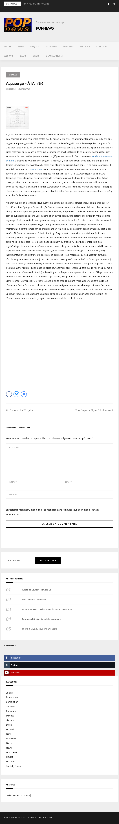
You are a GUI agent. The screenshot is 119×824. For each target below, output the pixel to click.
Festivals (85, 46)
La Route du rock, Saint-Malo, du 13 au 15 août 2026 (47, 609)
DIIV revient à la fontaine (36, 3)
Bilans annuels (54, 55)
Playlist (9, 756)
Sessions (8, 55)
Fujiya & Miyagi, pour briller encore (39, 628)
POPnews (45, 28)
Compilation (12, 701)
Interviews (51, 46)
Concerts (68, 46)
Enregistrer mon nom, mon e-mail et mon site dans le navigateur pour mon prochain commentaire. (52, 512)
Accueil (8, 46)
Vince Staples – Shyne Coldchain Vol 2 (94, 410)
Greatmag (37, 818)
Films (8, 733)
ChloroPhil (10, 89)
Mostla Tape (35, 169)
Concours (102, 46)
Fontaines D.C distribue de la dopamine (41, 619)
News (21, 46)
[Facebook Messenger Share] (24, 394)
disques (10, 720)
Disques (34, 46)
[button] (108, 4)
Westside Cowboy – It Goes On (36, 589)
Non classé (11, 752)
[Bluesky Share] (16, 394)
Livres (9, 743)
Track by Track (13, 766)
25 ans (23, 55)
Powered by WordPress (14, 818)
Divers (36, 55)
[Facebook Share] (9, 394)
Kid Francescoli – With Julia (19, 410)
